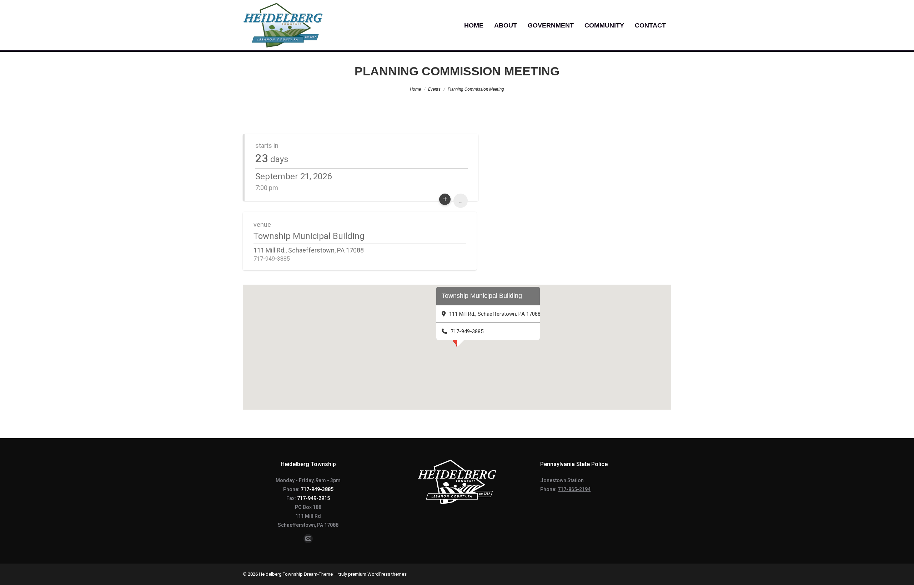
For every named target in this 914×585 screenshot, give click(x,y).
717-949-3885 (317, 489)
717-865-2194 (574, 489)
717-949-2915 (313, 498)
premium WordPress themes (377, 574)
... (460, 200)
